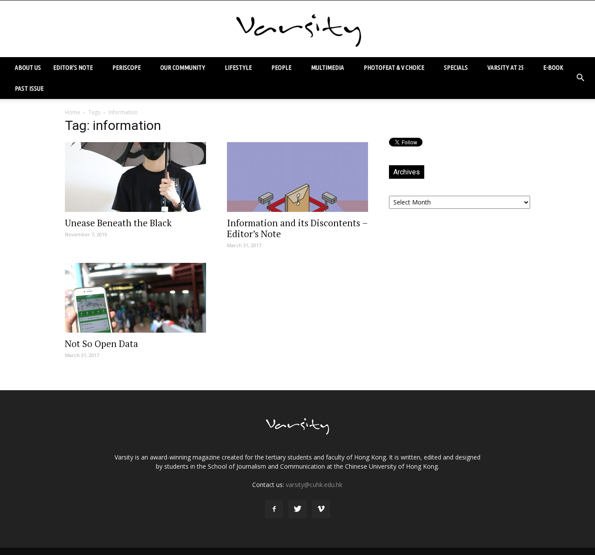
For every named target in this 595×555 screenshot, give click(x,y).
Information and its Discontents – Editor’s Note (297, 228)
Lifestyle (238, 67)
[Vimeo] (321, 509)
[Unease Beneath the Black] (135, 177)
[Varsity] (297, 29)
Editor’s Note (73, 67)
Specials (456, 67)
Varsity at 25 (505, 67)
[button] (580, 78)
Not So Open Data (101, 343)
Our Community (182, 67)
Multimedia (327, 67)
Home (72, 112)
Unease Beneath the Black (118, 223)
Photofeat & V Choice (394, 67)
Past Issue (29, 88)
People (281, 67)
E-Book (553, 67)
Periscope (126, 67)
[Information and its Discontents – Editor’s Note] (297, 177)
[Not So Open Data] (135, 298)
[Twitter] (297, 509)
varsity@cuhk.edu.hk (314, 484)
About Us (28, 67)
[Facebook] (274, 509)
